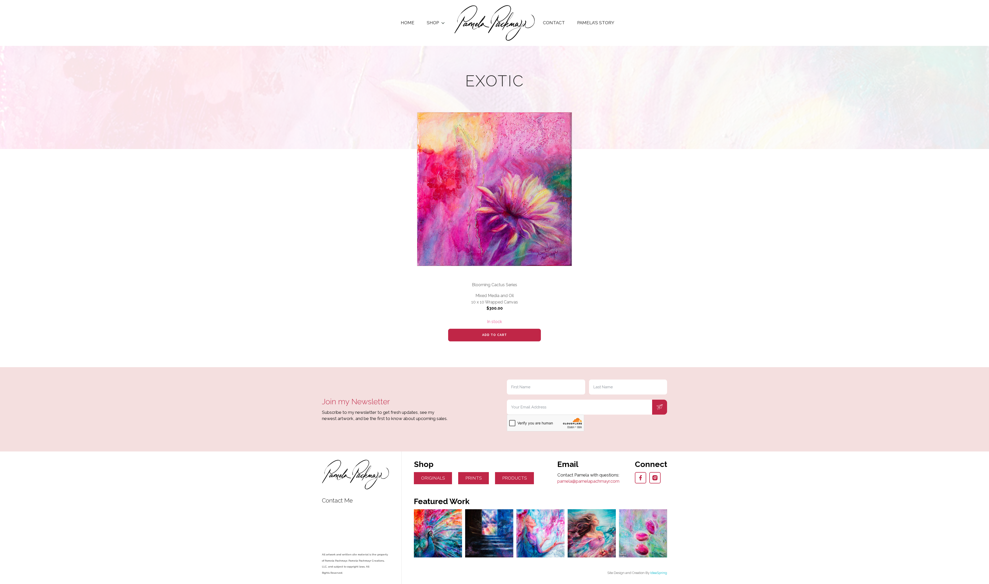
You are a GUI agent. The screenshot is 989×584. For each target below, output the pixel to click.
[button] (563, 121)
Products (514, 478)
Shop (433, 22)
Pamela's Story (595, 22)
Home (407, 22)
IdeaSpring (658, 573)
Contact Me (337, 501)
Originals (433, 478)
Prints (473, 478)
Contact (554, 22)
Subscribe (659, 407)
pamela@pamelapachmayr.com (588, 481)
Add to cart (494, 335)
